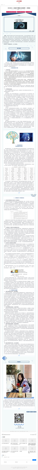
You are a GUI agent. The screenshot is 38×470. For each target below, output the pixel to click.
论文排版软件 (19, 1)
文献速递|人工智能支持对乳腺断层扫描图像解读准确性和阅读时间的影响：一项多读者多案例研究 (32, 444)
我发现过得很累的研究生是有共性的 (6, 434)
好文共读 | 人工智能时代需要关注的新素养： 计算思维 (19, 8)
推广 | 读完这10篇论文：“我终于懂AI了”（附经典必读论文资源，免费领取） (32, 452)
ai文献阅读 (2, 4)
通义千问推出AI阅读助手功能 (5, 443)
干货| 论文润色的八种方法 (33, 434)
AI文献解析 (20, 451)
